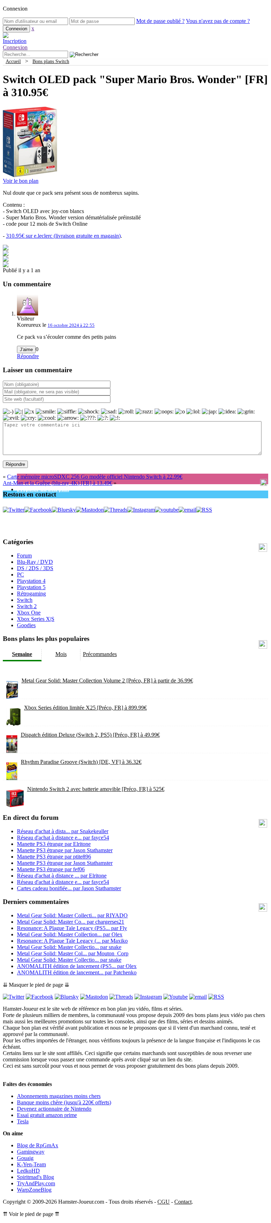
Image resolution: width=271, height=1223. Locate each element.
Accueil (13, 61)
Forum (24, 556)
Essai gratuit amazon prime (47, 1115)
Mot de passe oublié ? (160, 21)
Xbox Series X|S (35, 619)
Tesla (23, 1121)
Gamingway (30, 1152)
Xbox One (29, 613)
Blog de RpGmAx (37, 1145)
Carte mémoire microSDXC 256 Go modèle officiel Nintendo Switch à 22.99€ (94, 477)
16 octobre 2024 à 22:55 (71, 325)
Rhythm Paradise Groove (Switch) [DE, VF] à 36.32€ (81, 762)
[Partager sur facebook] (5, 248)
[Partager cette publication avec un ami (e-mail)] (5, 265)
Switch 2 (27, 606)
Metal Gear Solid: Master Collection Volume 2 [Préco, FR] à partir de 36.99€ (107, 681)
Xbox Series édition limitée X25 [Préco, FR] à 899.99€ (85, 708)
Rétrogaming (31, 594)
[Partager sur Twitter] (5, 254)
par (62, 831)
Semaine (22, 654)
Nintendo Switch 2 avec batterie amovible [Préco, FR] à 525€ (95, 789)
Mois (61, 654)
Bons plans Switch (50, 61)
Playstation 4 (31, 581)
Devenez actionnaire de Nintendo (54, 1109)
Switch (24, 600)
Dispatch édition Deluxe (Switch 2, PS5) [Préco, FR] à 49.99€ (90, 735)
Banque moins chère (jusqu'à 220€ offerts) (64, 1102)
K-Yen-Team (31, 1164)
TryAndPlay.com (36, 1183)
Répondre (28, 356)
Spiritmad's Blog (35, 1177)
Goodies (26, 625)
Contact (183, 1202)
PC (20, 575)
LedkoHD (28, 1171)
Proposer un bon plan (43, 489)
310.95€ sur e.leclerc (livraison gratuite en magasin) (63, 236)
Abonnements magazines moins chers (59, 1096)
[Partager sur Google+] (5, 260)
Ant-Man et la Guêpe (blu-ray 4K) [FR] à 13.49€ (57, 483)
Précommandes (100, 654)
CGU (163, 1202)
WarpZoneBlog (34, 1190)
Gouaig (25, 1158)
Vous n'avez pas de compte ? (218, 21)
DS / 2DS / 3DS (35, 568)
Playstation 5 (31, 587)
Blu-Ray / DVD (35, 562)
